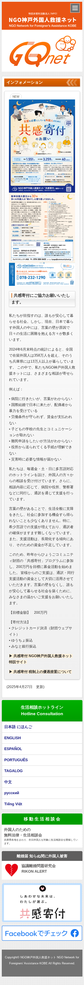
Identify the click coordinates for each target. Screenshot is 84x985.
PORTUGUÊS (16, 760)
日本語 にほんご (18, 727)
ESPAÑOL (13, 749)
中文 (8, 782)
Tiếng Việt (13, 804)
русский (11, 793)
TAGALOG (13, 771)
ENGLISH (12, 738)
